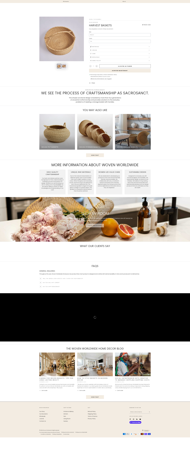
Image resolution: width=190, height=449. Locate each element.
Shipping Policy (92, 420)
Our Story (42, 418)
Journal (41, 425)
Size (90, 32)
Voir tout (95, 155)
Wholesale (42, 422)
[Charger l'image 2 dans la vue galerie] (64, 66)
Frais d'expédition (93, 29)
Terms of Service (92, 422)
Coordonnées (66, 440)
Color (90, 38)
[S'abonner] (150, 418)
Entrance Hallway (69, 418)
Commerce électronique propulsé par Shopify (49, 438)
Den (65, 422)
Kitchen (66, 420)
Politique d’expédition (57, 440)
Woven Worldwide (93, 22)
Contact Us (42, 427)
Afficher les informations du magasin (101, 79)
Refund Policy (92, 418)
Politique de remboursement (67, 438)
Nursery (66, 427)
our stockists (57, 185)
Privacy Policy (92, 425)
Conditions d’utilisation (46, 440)
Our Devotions (43, 420)
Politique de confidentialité (81, 438)
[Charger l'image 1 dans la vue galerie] (59, 66)
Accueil (91, 19)
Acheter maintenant (120, 70)
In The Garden (97, 19)
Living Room (67, 425)
